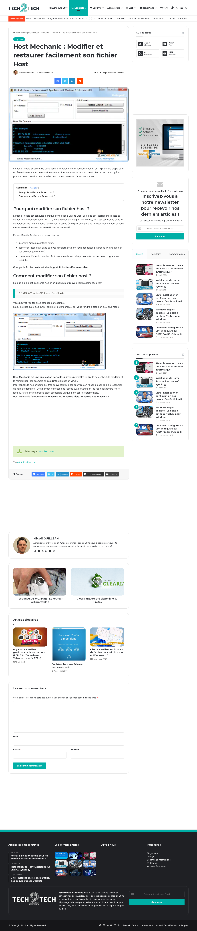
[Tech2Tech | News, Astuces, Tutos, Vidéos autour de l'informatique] (23, 7)
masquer (33, 188)
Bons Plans (148, 7)
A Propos (182, 18)
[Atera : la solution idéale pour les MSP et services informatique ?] (144, 269)
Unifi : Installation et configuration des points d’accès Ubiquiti (55, 18)
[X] (65, 81)
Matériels (115, 7)
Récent (139, 254)
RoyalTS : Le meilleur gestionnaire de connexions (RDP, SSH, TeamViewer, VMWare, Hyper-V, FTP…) (29, 654)
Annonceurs (159, 18)
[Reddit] (80, 81)
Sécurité (96, 7)
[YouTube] (50, 551)
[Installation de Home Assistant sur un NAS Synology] (144, 284)
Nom (16, 736)
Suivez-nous (108, 844)
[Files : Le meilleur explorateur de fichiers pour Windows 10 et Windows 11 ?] (107, 637)
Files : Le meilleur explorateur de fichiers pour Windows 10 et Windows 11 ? (106, 652)
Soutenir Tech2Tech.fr (139, 18)
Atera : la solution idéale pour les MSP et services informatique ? (169, 268)
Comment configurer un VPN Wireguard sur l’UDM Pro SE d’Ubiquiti (169, 330)
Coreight (151, 856)
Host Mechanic (46, 451)
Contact (171, 18)
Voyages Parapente (156, 866)
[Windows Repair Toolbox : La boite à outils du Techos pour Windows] (144, 314)
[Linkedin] (72, 81)
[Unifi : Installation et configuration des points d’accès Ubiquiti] (144, 299)
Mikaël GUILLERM (26, 72)
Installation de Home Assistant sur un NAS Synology (167, 283)
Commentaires (177, 254)
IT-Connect (152, 863)
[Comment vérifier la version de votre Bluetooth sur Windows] (89, 872)
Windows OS (58, 7)
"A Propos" (119, 905)
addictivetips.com (26, 462)
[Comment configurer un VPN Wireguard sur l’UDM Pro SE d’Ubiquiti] (144, 332)
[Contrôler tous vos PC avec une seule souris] (69, 644)
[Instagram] (54, 551)
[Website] (35, 551)
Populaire (156, 254)
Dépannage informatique (159, 859)
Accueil (19, 32)
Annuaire (121, 18)
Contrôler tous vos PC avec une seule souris (67, 665)
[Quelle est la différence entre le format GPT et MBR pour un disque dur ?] (75, 855)
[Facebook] (57, 81)
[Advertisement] (68, 423)
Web (131, 7)
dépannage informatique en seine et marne (79, 902)
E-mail (17, 749)
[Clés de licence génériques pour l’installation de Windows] (61, 855)
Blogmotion (152, 853)
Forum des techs (105, 18)
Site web (75, 749)
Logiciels (79, 7)
